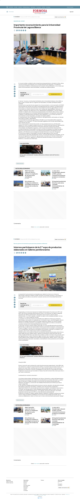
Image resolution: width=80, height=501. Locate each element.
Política (43, 7)
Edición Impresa (70, 7)
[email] (23, 30)
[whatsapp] (17, 30)
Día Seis (15, 7)
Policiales (38, 7)
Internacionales (26, 7)
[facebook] (19, 30)
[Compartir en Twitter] (21, 30)
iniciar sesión (36, 227)
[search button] (7, 7)
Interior (20, 7)
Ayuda (45, 495)
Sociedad (48, 7)
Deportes (11, 7)
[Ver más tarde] (15, 30)
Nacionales (33, 7)
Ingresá (71, 11)
